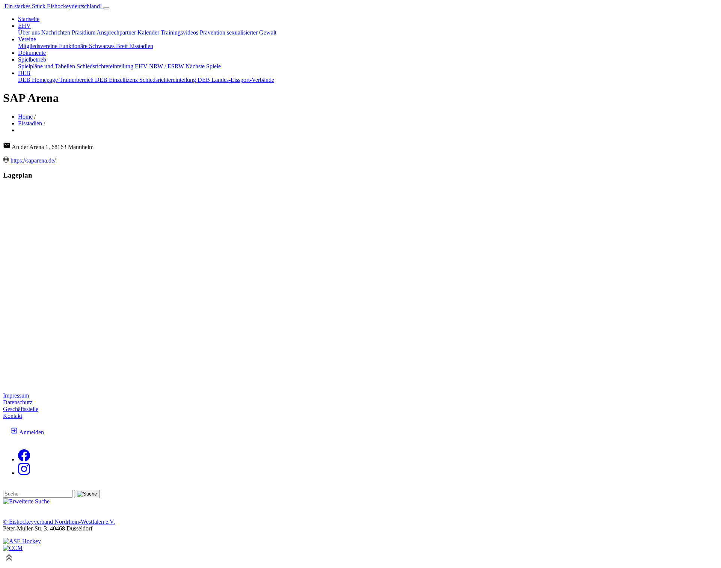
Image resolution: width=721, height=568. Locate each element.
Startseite (28, 19)
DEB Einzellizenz (117, 80)
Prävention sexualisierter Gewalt (238, 32)
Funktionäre (74, 46)
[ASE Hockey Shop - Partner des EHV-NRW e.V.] (22, 541)
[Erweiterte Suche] (26, 501)
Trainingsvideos (180, 32)
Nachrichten (56, 32)
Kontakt (12, 416)
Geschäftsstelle (20, 409)
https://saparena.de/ (33, 160)
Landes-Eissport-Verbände (242, 80)
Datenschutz (17, 402)
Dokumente (32, 53)
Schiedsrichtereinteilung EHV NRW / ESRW (131, 66)
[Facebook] (24, 459)
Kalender (149, 32)
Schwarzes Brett (109, 46)
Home (25, 116)
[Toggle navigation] (106, 8)
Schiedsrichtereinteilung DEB (175, 80)
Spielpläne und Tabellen (47, 66)
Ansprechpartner (117, 32)
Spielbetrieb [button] (32, 59)
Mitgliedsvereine (38, 46)
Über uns (29, 32)
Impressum (16, 395)
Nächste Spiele (203, 66)
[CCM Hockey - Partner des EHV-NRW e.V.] (13, 548)
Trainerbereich (77, 80)
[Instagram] (24, 473)
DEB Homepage (38, 80)
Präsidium (84, 32)
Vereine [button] (27, 39)
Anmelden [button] (31, 432)
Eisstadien (141, 46)
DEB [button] (24, 73)
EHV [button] (24, 26)
